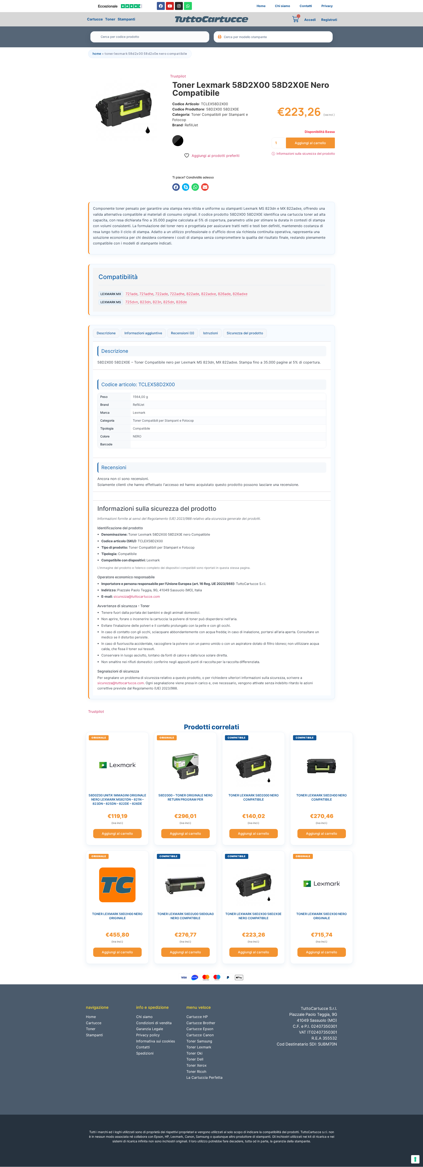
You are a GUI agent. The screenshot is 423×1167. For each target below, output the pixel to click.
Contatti (306, 6)
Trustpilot (178, 76)
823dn (145, 302)
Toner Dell (194, 1059)
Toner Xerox (196, 1065)
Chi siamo (282, 6)
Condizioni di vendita (154, 1023)
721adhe (146, 294)
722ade (161, 294)
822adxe (208, 294)
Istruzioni (210, 333)
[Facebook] (161, 6)
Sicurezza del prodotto (245, 333)
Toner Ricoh (196, 1071)
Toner (110, 19)
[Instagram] (179, 6)
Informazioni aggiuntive (143, 333)
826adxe (240, 294)
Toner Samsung (199, 1041)
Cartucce (95, 19)
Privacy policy (148, 1035)
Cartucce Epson (199, 1029)
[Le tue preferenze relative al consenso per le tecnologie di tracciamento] (415, 1159)
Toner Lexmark (198, 1047)
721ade (131, 294)
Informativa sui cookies (155, 1041)
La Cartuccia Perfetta (204, 1077)
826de (181, 302)
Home (261, 6)
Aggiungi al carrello (310, 143)
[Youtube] (170, 6)
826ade (224, 294)
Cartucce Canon (200, 1035)
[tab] (106, 333)
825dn (168, 302)
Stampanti (126, 19)
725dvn (131, 302)
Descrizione (106, 333)
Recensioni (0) (182, 333)
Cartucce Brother (200, 1023)
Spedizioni (145, 1053)
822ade (192, 294)
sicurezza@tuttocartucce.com (136, 596)
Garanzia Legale (149, 1029)
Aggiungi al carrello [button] (117, 833)
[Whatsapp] (188, 6)
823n (157, 302)
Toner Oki (194, 1053)
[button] (176, 187)
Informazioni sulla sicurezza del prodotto (303, 153)
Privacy (327, 6)
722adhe (177, 294)
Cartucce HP (197, 1016)
